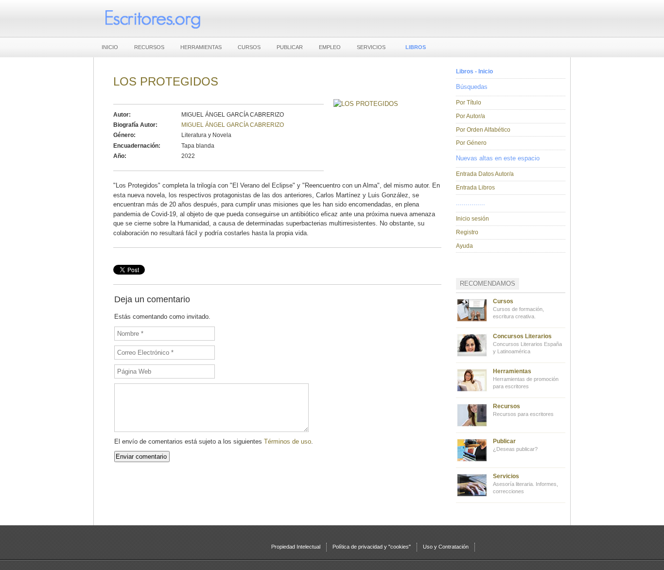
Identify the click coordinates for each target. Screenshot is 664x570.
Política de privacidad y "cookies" (371, 547)
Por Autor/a (470, 116)
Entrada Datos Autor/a (485, 174)
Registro (467, 232)
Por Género (471, 142)
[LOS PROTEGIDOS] (365, 103)
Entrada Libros (475, 187)
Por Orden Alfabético (483, 129)
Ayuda (464, 245)
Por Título (468, 102)
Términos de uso (287, 441)
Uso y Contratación (446, 547)
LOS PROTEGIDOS (165, 81)
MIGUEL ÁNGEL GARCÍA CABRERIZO (232, 124)
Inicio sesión (472, 218)
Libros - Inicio (474, 71)
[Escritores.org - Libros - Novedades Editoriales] (152, 18)
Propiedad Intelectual (295, 547)
